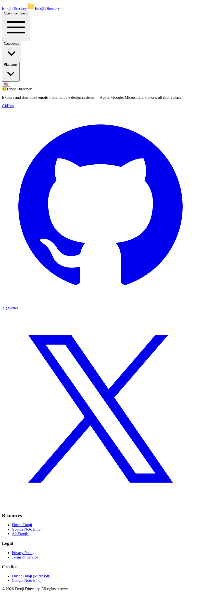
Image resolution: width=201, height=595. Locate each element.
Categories (11, 43)
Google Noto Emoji (27, 529)
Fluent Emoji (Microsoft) (31, 576)
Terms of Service (25, 557)
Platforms (11, 64)
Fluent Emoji (22, 525)
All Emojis (20, 534)
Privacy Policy (23, 553)
